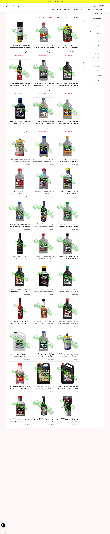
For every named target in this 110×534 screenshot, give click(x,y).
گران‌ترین (38, 17)
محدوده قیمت (97, 80)
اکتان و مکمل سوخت (96, 45)
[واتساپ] (3, 531)
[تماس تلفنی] (3, 525)
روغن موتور (98, 53)
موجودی (99, 75)
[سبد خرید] (7, 6)
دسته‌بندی (98, 27)
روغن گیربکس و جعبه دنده (94, 57)
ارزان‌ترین (44, 17)
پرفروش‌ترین (57, 17)
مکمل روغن (98, 49)
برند (100, 62)
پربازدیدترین (64, 17)
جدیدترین (50, 17)
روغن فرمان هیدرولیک (95, 41)
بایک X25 (98, 37)
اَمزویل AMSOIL (95, 70)
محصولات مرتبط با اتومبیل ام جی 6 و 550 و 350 (92, 32)
